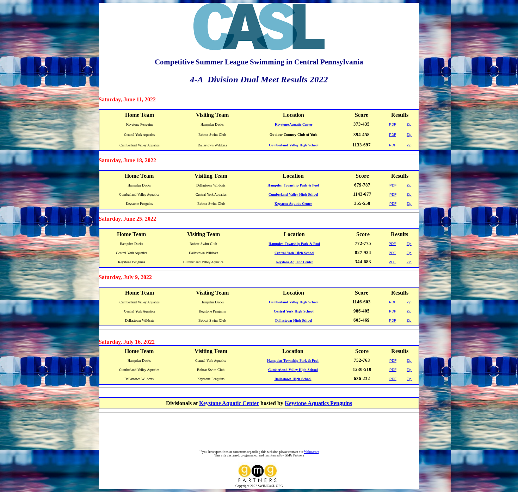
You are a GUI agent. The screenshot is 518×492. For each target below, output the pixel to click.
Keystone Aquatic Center (229, 403)
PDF (392, 124)
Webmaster (311, 452)
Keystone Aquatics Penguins (318, 403)
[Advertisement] (260, 432)
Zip (409, 124)
